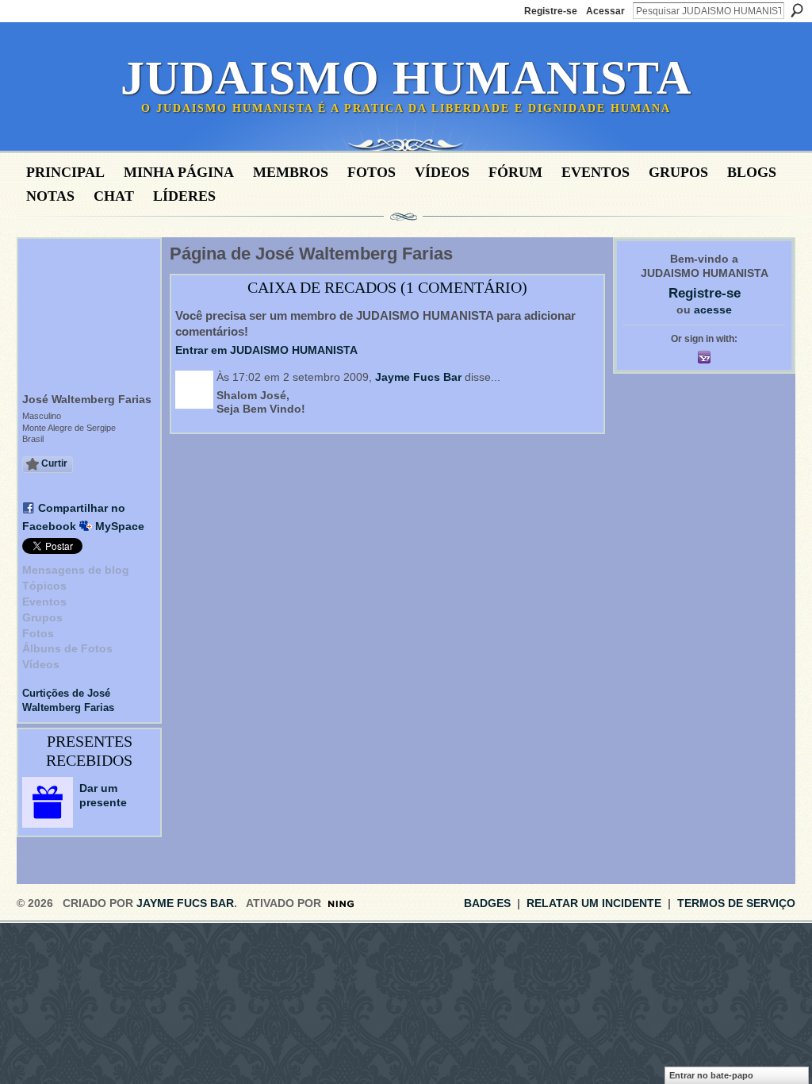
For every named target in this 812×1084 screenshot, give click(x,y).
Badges (487, 903)
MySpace (119, 526)
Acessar (605, 11)
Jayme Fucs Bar (418, 377)
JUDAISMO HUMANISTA (406, 78)
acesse (713, 309)
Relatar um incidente (594, 903)
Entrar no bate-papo (711, 1075)
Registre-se (550, 11)
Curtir (54, 463)
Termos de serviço (736, 903)
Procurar (797, 10)
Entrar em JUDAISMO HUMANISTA (266, 350)
